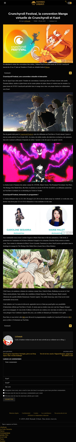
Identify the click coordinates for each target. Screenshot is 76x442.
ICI (24, 317)
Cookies (36, 413)
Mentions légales (14, 413)
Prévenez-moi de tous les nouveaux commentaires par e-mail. (24, 393)
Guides (2, 441)
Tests (2, 439)
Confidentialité (26, 413)
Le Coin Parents (6, 429)
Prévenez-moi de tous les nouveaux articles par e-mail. (22, 396)
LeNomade (27, 21)
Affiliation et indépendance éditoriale (38, 415)
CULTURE (3, 437)
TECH (2, 431)
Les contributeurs (46, 413)
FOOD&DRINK (5, 433)
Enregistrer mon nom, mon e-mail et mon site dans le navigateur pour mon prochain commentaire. (35, 390)
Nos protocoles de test (61, 413)
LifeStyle (3, 427)
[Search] (66, 1)
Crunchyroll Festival (26, 134)
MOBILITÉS (4, 435)
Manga (47, 67)
